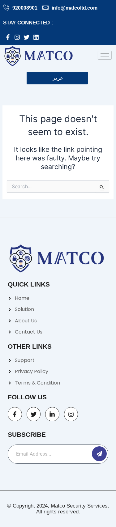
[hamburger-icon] (105, 55)
